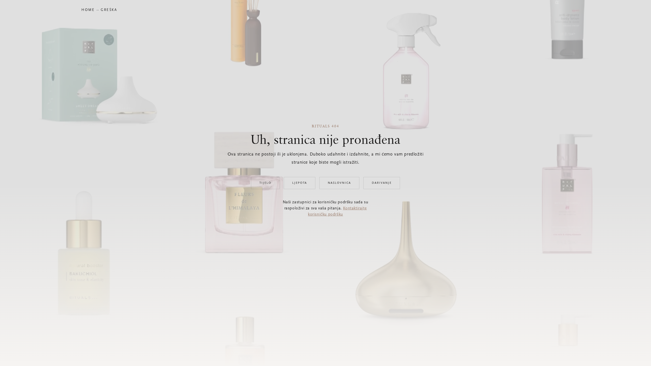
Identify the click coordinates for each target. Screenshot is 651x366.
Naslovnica (339, 183)
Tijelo (265, 183)
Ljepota (299, 183)
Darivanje (382, 183)
